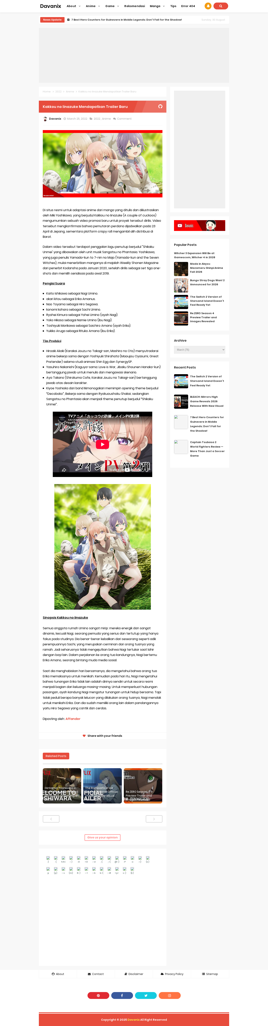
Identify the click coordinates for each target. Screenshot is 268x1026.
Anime (106, 119)
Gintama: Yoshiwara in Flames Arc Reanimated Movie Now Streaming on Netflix (62, 794)
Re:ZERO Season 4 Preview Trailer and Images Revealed (139, 795)
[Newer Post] (51, 819)
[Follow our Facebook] (122, 995)
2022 (97, 119)
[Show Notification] (208, 6)
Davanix (134, 1020)
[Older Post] (154, 819)
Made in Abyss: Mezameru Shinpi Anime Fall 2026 (206, 268)
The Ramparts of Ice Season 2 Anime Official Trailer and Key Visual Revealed (101, 794)
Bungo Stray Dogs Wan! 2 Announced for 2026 (207, 282)
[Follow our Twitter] (146, 995)
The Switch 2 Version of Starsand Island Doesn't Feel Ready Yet (207, 301)
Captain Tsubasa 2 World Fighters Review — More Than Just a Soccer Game (123, 20)
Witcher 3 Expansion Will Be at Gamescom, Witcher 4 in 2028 (194, 255)
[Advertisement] (134, 55)
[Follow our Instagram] (169, 995)
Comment (124, 119)
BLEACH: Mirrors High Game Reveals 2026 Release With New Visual (206, 401)
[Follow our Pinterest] (98, 995)
